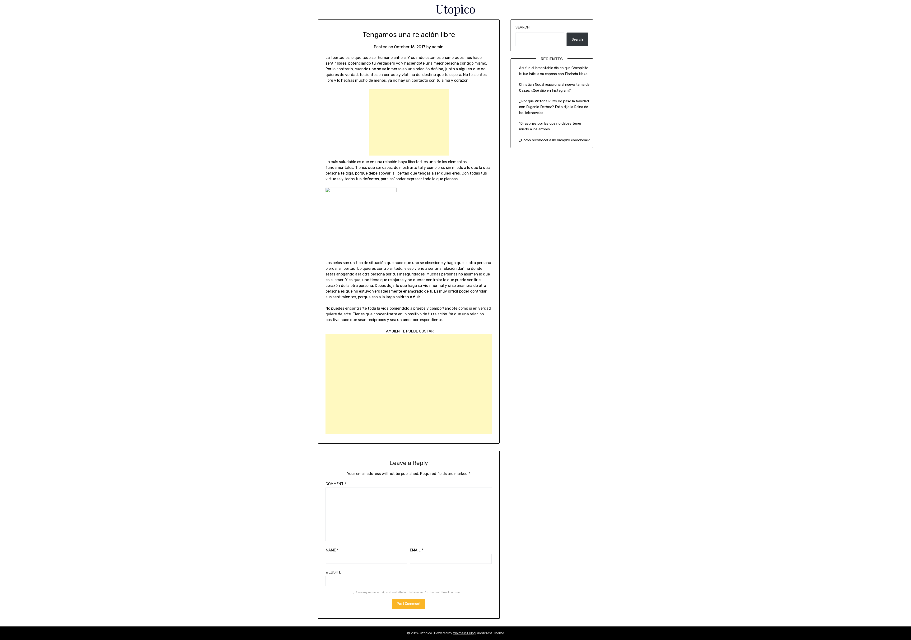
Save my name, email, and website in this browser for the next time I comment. (409, 592)
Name (332, 550)
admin (437, 46)
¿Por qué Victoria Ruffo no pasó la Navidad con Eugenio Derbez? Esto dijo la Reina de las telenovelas (554, 107)
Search (523, 27)
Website (333, 572)
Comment (335, 484)
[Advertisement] (409, 122)
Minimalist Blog (464, 633)
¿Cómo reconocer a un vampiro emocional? (554, 140)
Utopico (455, 8)
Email (416, 550)
